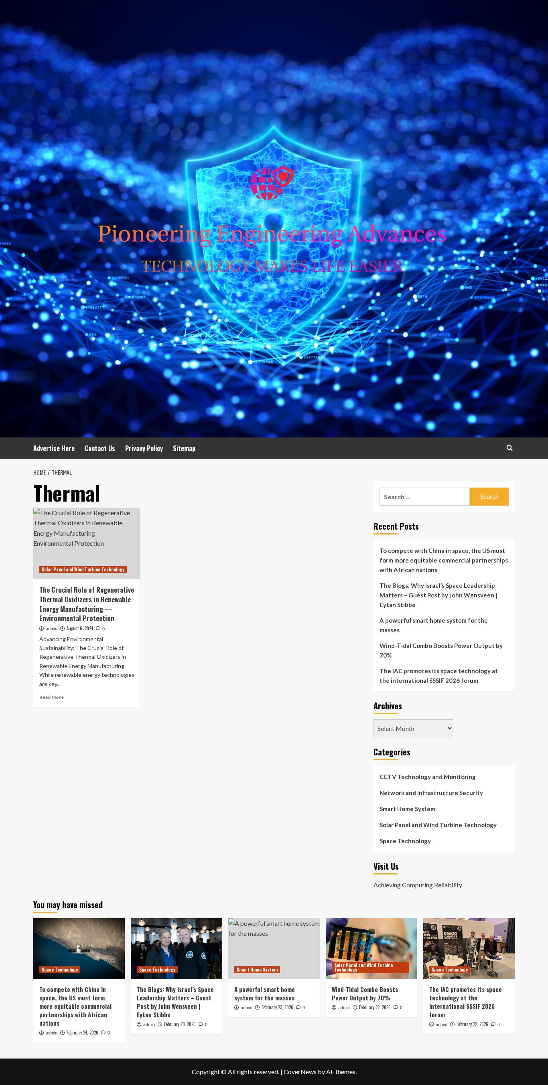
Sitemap (184, 448)
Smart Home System (407, 808)
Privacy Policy (144, 448)
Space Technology (405, 840)
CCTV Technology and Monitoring (428, 776)
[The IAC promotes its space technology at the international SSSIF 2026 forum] (469, 948)
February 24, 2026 (82, 1032)
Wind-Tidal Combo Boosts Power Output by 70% (441, 650)
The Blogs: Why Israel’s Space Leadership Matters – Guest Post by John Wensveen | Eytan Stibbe (438, 595)
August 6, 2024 (80, 628)
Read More (51, 697)
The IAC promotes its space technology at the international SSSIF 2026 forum (439, 675)
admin (51, 628)
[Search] (510, 448)
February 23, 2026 (180, 1024)
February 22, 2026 (375, 1007)
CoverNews (300, 1071)
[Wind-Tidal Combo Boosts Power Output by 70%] (371, 948)
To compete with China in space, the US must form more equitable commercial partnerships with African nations (444, 560)
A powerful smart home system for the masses (434, 625)
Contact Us (100, 448)
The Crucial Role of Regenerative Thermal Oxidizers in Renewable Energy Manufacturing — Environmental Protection (86, 604)
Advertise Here (54, 448)
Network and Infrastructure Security (431, 792)
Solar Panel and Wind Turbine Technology (83, 569)
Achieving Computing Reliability (417, 885)
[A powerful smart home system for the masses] (274, 948)
